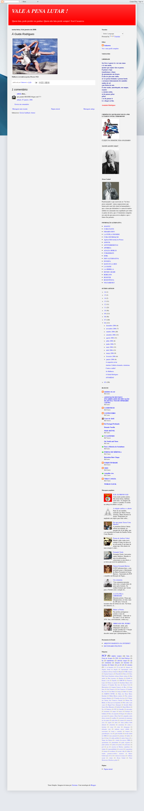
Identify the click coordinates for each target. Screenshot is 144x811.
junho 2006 (110, 344)
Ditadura (121, 678)
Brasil (120, 671)
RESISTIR (107, 277)
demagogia (126, 727)
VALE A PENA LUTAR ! (40, 11)
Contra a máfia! (111, 368)
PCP (104, 655)
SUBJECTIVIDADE (111, 462)
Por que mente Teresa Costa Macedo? (122, 523)
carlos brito (115, 720)
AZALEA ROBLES (110, 250)
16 (105, 292)
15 (105, 295)
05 (105, 382)
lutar (107, 738)
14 (105, 298)
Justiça (119, 691)
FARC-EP (121, 680)
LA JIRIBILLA (109, 269)
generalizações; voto (107, 733)
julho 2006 (110, 341)
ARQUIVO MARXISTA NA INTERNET (117, 643)
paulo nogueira (125, 742)
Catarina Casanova (109, 674)
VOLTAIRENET (109, 283)
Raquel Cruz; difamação (114, 705)
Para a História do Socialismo (114, 446)
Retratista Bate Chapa (111, 457)
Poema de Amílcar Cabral (121, 538)
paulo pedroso (105, 744)
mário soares (116, 656)
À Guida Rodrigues (112, 374)
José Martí (112, 691)
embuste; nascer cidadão (122, 729)
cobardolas (112, 725)
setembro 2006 (111, 335)
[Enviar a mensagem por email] (40, 83)
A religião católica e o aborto (122, 508)
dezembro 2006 (111, 325)
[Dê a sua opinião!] (42, 83)
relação (104, 749)
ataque (114, 711)
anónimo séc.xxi (109, 391)
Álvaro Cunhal (121, 758)
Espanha (114, 680)
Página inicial (55, 109)
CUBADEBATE (109, 253)
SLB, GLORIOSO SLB (120, 494)
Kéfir (124, 691)
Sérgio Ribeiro (126, 707)
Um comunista (117, 580)
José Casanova (111, 689)
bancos (120, 711)
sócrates (129, 665)
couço (111, 727)
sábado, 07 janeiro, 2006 (25, 100)
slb (123, 665)
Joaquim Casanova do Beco (119, 687)
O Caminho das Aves (119, 698)
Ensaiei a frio (105, 680)
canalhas (114, 718)
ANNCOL (107, 242)
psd (103, 747)
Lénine (130, 691)
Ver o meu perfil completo (110, 48)
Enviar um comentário (22, 104)
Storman (74, 785)
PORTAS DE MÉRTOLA (113, 452)
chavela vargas (122, 660)
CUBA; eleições (128, 671)
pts (107, 747)
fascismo (126, 663)
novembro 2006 (111, 328)
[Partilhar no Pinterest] (48, 83)
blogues (122, 713)
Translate (117, 36)
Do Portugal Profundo (111, 424)
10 (105, 310)
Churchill (118, 674)
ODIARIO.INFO (109, 232)
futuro (112, 665)
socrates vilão (121, 751)
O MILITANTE (109, 229)
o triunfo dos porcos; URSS (122, 740)
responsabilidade (112, 749)
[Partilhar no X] (44, 83)
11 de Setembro (109, 667)
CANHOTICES (109, 408)
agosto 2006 (110, 338)
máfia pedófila (115, 738)
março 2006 (110, 353)
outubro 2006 (110, 332)
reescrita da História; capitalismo (121, 747)
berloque (127, 711)
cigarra (109, 722)
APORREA (107, 248)
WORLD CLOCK (110, 484)
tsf (111, 755)
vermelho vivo (109, 473)
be (102, 660)
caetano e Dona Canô (115, 716)
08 (105, 317)
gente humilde (118, 733)
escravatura (105, 731)
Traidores (108, 709)
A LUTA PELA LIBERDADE (118, 595)
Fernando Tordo (118, 552)
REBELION (108, 275)
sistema (105, 751)
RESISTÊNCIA (109, 280)
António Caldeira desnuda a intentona (118, 365)
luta (103, 738)
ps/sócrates (127, 744)
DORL (106, 256)
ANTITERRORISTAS (111, 245)
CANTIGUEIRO (109, 413)
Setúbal (118, 707)
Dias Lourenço (112, 678)
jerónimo (121, 736)
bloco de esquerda (113, 713)
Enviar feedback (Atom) (27, 113)
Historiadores (105, 687)
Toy (103, 709)
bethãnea (104, 713)
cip (131, 660)
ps (118, 665)
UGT (115, 709)
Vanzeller (121, 709)
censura (128, 720)
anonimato (107, 711)
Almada (128, 667)
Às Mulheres (110, 371)
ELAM (128, 678)
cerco (103, 722)
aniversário (129, 709)
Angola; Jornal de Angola (110, 669)
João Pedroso (125, 658)
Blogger (93, 785)
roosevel (121, 749)
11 (105, 307)
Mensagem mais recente (19, 109)
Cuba (127, 656)
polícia (114, 744)
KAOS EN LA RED (110, 264)
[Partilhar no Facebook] (46, 83)
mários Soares (125, 738)
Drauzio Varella (109, 427)
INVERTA (107, 261)
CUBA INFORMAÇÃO (111, 237)
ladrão (128, 736)
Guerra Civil (126, 685)
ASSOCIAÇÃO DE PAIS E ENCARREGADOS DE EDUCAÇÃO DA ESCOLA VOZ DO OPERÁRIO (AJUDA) (116, 400)
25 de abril (120, 667)
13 (105, 301)
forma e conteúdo (116, 731)
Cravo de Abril (109, 418)
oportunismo (105, 742)
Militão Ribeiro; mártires (116, 696)
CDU (116, 658)
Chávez (125, 674)
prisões (120, 744)
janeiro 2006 (110, 359)
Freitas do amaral (112, 683)
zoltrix (19, 94)
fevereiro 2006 (111, 356)
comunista (108, 663)
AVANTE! (107, 226)
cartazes (122, 720)
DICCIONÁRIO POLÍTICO (113, 646)
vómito (111, 758)
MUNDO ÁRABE (109, 272)
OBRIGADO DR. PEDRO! (121, 623)
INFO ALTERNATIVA (111, 258)
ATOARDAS (110, 377)
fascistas (104, 665)
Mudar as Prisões (118, 609)
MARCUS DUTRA (109, 694)
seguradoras (129, 749)
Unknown (107, 45)
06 (105, 323)
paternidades (115, 742)
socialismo (112, 751)
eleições (117, 663)
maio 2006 (109, 347)
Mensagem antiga (88, 109)
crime (118, 727)
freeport (127, 731)
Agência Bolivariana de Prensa (113, 240)
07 (105, 320)
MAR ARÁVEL (109, 430)
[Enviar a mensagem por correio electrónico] (35, 82)
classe (116, 722)
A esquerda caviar (111, 362)
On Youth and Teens (111, 441)
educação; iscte (106, 729)
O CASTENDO (109, 436)
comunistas (121, 725)
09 (105, 313)
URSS (106, 468)
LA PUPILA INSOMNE (112, 234)
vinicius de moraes (120, 755)
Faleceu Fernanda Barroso (121, 566)
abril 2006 (109, 350)
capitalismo (110, 660)
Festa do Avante (107, 658)
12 (105, 304)
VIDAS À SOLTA (110, 479)
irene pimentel (113, 736)
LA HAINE (107, 266)
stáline (128, 751)
